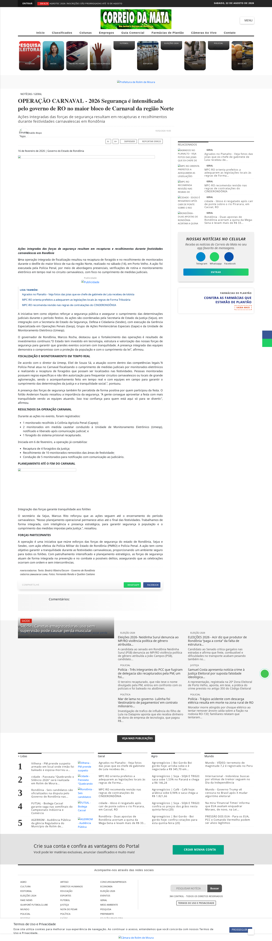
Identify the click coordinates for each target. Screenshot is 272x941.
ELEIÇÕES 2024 (28, 895)
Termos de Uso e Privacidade (196, 902)
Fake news (26, 900)
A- (108, 141)
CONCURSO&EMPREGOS (113, 881)
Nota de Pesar (68, 909)
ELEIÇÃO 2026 (107, 891)
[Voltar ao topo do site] (267, 564)
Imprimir (129, 141)
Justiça (64, 904)
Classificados (62, 32)
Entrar (27, 3)
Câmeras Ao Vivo (204, 32)
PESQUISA (105, 909)
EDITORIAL (26, 891)
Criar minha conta (199, 849)
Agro (23, 881)
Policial (25, 913)
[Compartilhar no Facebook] (267, 335)
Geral (103, 900)
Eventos (105, 895)
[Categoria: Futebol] (124, 49)
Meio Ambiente (109, 904)
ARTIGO (64, 881)
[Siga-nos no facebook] (21, 20)
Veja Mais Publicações (137, 738)
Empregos (106, 32)
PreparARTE (107, 913)
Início (40, 32)
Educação (66, 891)
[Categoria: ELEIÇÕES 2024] (171, 49)
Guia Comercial (132, 32)
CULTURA (25, 886)
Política (65, 913)
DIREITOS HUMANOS (71, 886)
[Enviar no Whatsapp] (267, 343)
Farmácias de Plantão (168, 32)
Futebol (65, 900)
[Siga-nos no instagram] (33, 20)
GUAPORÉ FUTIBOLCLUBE (34, 904)
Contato (230, 32)
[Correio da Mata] (136, 19)
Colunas (85, 32)
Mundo (24, 909)
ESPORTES (65, 895)
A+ (115, 141)
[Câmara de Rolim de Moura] (136, 937)
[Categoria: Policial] (218, 49)
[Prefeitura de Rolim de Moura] (136, 81)
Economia (106, 886)
